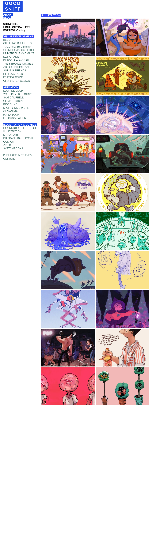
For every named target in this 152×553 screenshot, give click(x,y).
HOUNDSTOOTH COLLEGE (20, 128)
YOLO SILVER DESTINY (17, 94)
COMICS (8, 141)
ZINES (7, 145)
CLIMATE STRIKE (13, 101)
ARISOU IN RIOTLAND (17, 67)
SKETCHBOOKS (13, 148)
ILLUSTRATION (12, 131)
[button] (68, 37)
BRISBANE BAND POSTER (19, 138)
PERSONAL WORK (14, 118)
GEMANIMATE (11, 111)
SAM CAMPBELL (13, 97)
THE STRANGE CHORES (18, 63)
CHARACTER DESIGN (16, 80)
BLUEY (7, 39)
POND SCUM (11, 114)
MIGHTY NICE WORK (16, 107)
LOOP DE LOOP (13, 90)
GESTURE (9, 158)
